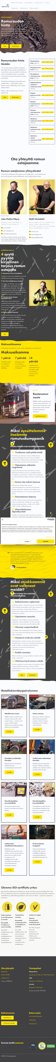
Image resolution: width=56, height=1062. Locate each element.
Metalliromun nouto (40, 416)
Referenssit (24, 8)
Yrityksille (38, 2)
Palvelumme (28, 2)
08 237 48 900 (5, 975)
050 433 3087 (7, 228)
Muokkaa (27, 541)
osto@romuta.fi (5, 978)
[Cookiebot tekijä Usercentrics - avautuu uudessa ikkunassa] (48, 520)
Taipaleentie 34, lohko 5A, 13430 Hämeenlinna (42, 975)
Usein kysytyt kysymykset (35, 1016)
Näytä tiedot (49, 537)
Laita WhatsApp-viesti (8, 231)
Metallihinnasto (17, 2)
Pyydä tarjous (15, 46)
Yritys (47, 2)
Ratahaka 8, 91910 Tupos (36, 987)
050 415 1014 (34, 231)
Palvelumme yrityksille (9, 1023)
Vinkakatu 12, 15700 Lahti (36, 981)
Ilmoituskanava (33, 1024)
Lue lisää (9, 731)
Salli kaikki (45, 541)
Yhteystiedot (33, 8)
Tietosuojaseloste (11, 1056)
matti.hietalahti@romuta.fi (37, 237)
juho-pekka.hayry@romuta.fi (9, 234)
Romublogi (15, 8)
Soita (5, 46)
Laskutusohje (32, 1020)
